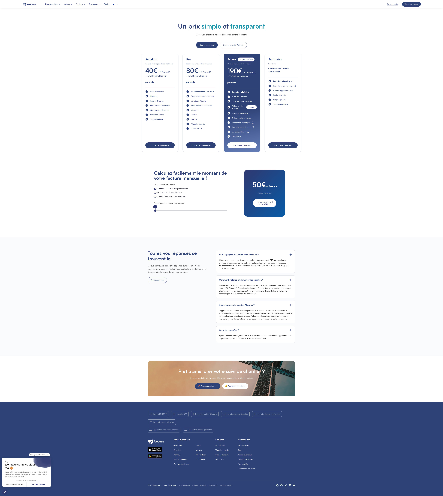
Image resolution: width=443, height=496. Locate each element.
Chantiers (177, 450)
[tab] (207, 45)
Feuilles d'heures (180, 459)
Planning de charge (181, 464)
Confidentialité (184, 485)
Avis (239, 450)
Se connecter (392, 4)
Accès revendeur (245, 455)
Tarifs (106, 4)
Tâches (198, 445)
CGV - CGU (213, 485)
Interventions (201, 455)
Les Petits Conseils (245, 459)
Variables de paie (222, 450)
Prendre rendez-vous (242, 145)
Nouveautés (243, 464)
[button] (52, 4)
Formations (219, 459)
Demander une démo (246, 468)
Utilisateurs (178, 445)
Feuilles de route (222, 455)
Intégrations (220, 445)
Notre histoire (243, 445)
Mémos (199, 450)
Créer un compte (411, 4)
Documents (200, 459)
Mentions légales (226, 485)
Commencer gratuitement (160, 145)
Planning (177, 455)
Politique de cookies (199, 485)
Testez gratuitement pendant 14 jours (265, 203)
